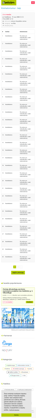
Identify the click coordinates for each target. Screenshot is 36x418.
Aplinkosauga (11, 365)
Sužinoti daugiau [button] (14, 410)
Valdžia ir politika (13, 372)
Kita (14, 23)
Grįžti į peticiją (18, 273)
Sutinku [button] (16, 415)
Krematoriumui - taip (11, 8)
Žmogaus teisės (16, 375)
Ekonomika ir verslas (24, 365)
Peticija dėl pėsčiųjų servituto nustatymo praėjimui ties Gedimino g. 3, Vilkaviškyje (18, 291)
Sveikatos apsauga (19, 368)
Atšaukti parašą (9, 25)
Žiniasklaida (25, 372)
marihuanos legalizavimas (25, 389)
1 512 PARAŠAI (8, 302)
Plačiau (29, 302)
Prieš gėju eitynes (9, 389)
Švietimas (7, 368)
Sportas (30, 368)
